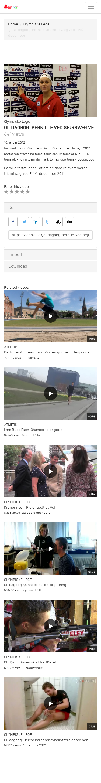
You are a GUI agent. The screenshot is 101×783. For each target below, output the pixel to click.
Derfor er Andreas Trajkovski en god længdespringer (47, 352)
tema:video (58, 159)
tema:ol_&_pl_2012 (76, 154)
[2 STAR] (11, 191)
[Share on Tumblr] (46, 221)
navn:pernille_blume (64, 148)
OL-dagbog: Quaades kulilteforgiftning (35, 584)
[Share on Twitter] (24, 221)
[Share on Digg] (69, 221)
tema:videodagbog (80, 159)
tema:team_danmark (34, 159)
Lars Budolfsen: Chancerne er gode (33, 429)
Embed (15, 254)
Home (13, 24)
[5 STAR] (28, 191)
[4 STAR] (22, 191)
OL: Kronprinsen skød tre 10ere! (30, 662)
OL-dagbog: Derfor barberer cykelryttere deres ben (46, 740)
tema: (39, 154)
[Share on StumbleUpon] (58, 221)
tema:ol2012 (53, 154)
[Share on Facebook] (13, 221)
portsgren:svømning (19, 154)
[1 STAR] (6, 191)
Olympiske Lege (36, 24)
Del (11, 207)
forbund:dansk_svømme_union (26, 148)
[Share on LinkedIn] (35, 221)
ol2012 (85, 148)
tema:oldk (11, 159)
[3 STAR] (17, 191)
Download (17, 266)
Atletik (10, 347)
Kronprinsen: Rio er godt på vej (29, 507)
